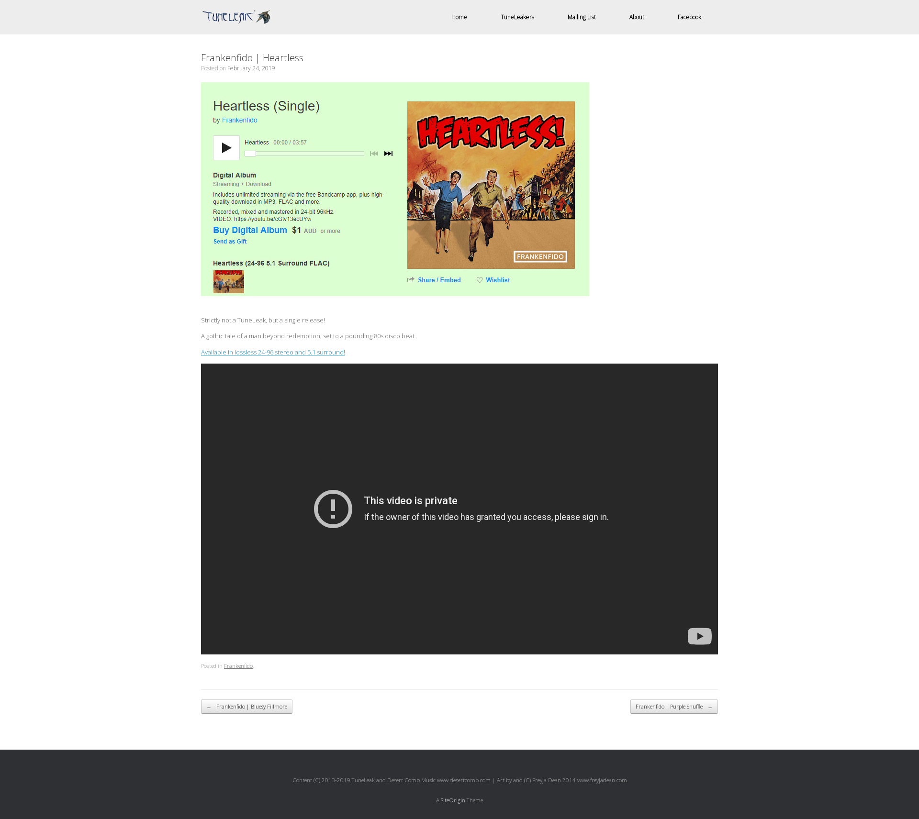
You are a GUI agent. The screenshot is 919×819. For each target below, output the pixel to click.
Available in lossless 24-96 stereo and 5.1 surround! (273, 352)
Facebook (689, 17)
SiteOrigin (453, 800)
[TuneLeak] (236, 17)
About (636, 17)
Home (459, 17)
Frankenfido (238, 665)
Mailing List (582, 17)
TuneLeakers (517, 17)
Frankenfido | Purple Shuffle (674, 706)
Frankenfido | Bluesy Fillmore (246, 706)
